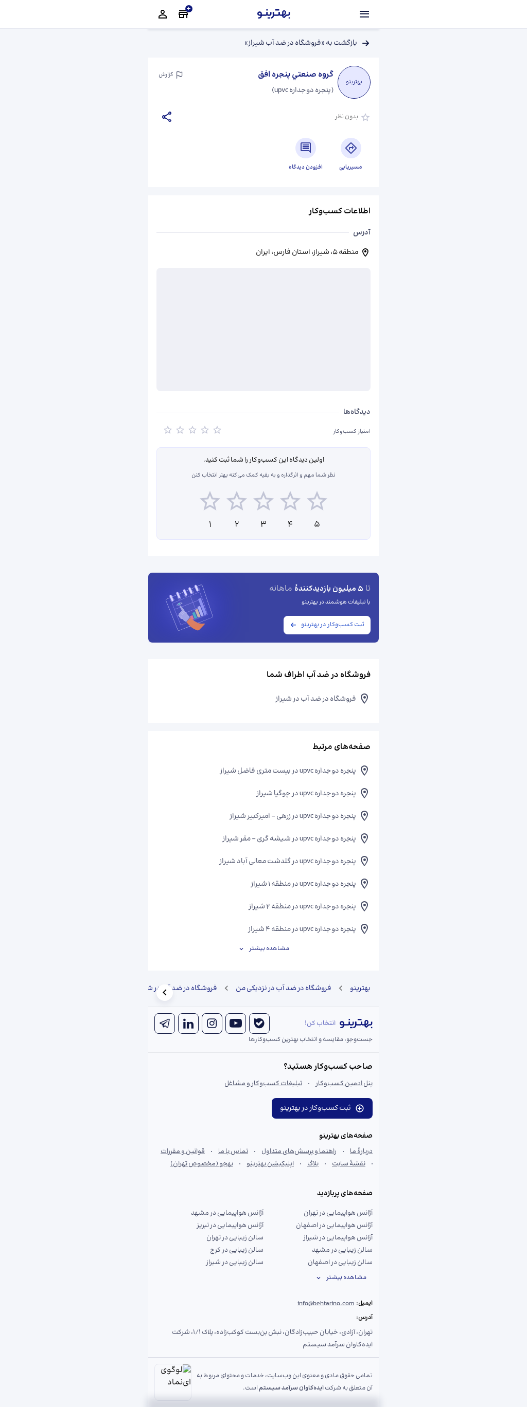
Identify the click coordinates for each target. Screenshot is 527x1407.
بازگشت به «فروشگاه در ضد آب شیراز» (300, 43)
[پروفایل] (162, 14)
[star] (168, 432)
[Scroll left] (164, 992)
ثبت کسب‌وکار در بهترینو (332, 625)
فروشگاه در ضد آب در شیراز (176, 988)
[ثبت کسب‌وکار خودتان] (183, 14)
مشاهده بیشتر (269, 949)
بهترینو (360, 988)
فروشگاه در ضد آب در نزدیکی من (283, 988)
